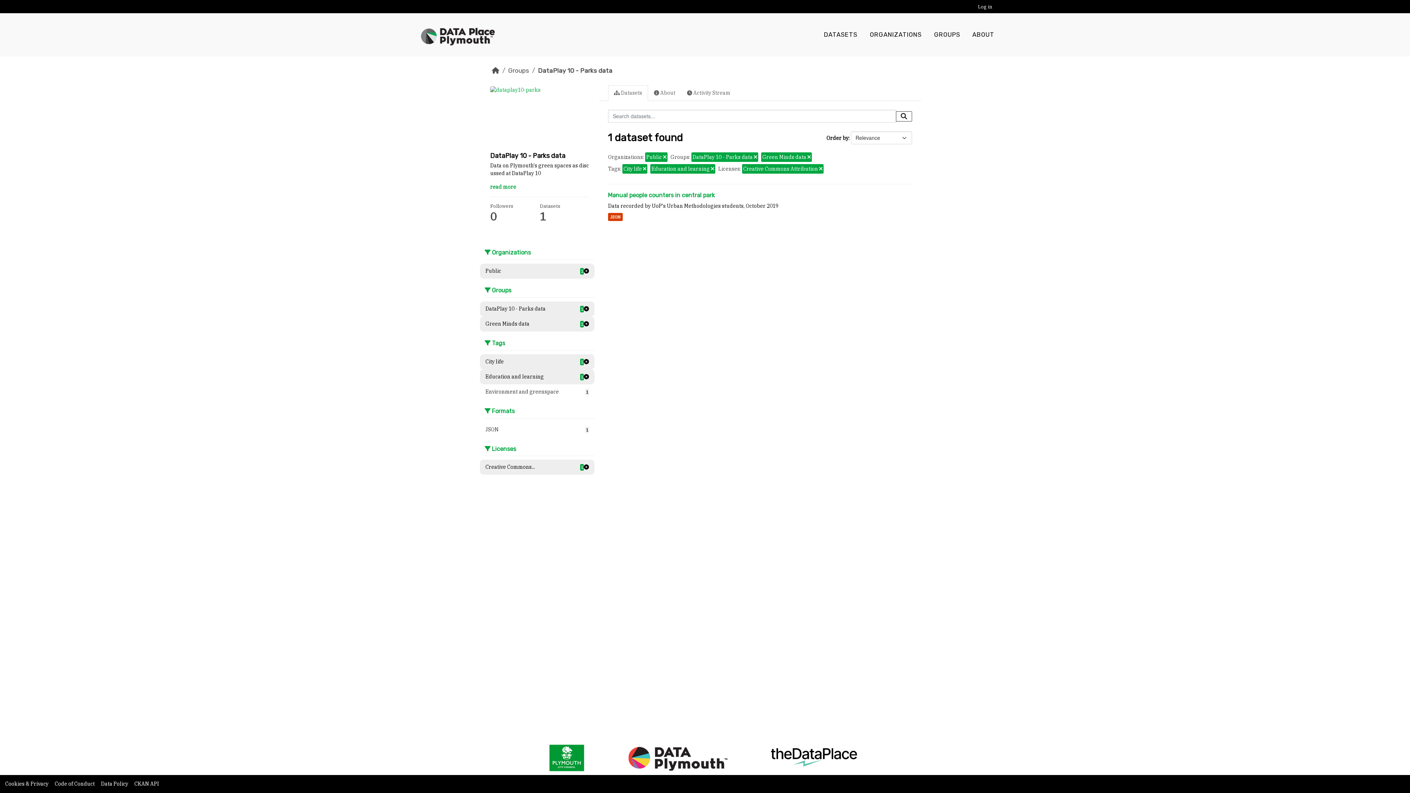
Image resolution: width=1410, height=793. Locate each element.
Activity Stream (711, 93)
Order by (838, 138)
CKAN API (146, 784)
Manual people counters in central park (661, 195)
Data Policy (115, 784)
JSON (615, 217)
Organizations (896, 34)
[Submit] (904, 116)
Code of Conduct (75, 784)
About (983, 34)
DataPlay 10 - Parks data (575, 70)
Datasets (840, 34)
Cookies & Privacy (27, 784)
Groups (947, 34)
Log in (985, 7)
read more (503, 187)
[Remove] (664, 157)
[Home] (495, 70)
